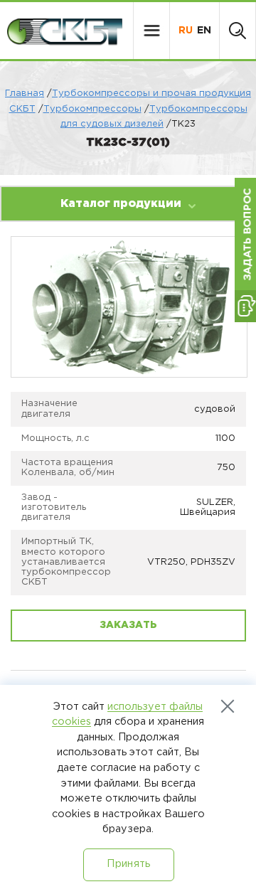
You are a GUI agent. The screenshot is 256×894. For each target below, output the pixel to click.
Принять (128, 863)
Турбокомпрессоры (92, 109)
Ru (185, 30)
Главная (24, 93)
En (204, 30)
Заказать (128, 625)
